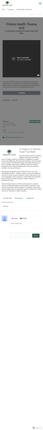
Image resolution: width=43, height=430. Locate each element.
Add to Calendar (35, 121)
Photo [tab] (24, 218)
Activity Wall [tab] (7, 198)
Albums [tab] (5, 206)
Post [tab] (15, 218)
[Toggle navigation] (40, 3)
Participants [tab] (19, 198)
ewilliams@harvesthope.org (13, 137)
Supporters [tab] (30, 198)
